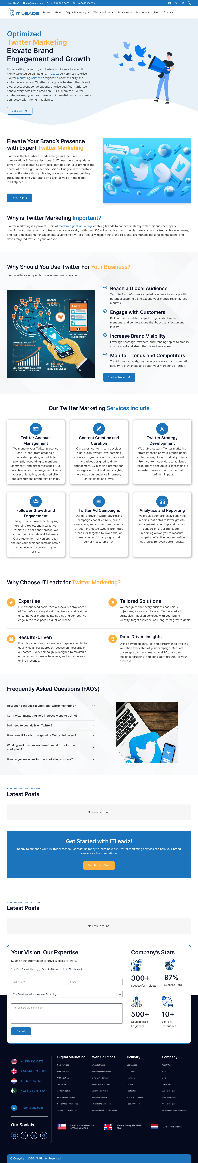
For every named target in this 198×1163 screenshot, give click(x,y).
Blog (164, 1078)
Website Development (101, 1071)
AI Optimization (63, 1091)
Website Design (98, 1065)
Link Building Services (66, 1097)
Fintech (130, 1084)
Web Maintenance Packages (174, 1110)
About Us (166, 1065)
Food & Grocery (133, 1104)
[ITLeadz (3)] (24, 12)
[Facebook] (169, 3)
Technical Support (51, 969)
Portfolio (165, 1071)
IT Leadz (53, 73)
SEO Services (63, 1065)
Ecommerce (132, 1065)
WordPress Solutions (101, 1084)
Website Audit (75, 969)
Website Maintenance (101, 1104)
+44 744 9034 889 (33, 1071)
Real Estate (132, 1091)
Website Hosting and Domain (104, 1110)
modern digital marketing (75, 226)
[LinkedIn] (183, 3)
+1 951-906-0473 (32, 1061)
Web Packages (168, 1104)
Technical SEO (63, 1084)
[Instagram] (33, 1135)
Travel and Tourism (135, 1097)
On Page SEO (63, 1071)
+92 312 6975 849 (33, 1090)
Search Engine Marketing (68, 1110)
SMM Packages (169, 1097)
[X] (176, 3)
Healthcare (131, 1078)
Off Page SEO (63, 1078)
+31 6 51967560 (31, 1081)
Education (131, 1071)
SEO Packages (168, 1091)
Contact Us (167, 1084)
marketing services (29, 78)
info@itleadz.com (31, 1107)
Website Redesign (99, 1097)
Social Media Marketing (67, 1104)
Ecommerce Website (101, 1091)
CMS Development (100, 1078)
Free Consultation (25, 969)
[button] (88, 12)
